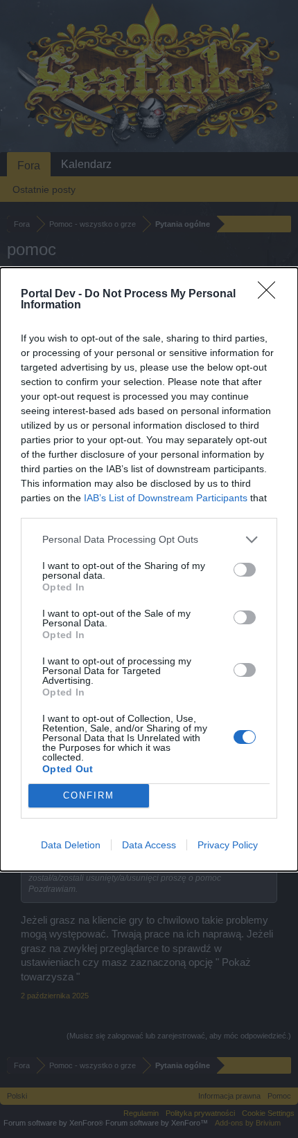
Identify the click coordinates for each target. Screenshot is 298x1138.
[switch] (245, 570)
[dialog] (149, 569)
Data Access (149, 844)
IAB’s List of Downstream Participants (165, 497)
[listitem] (149, 539)
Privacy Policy (228, 844)
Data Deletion (70, 844)
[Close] (271, 294)
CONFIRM (88, 795)
